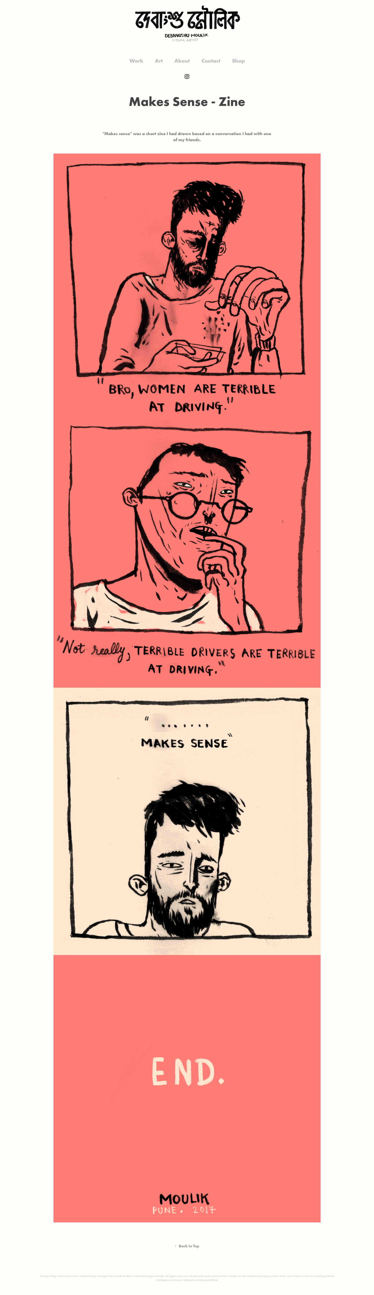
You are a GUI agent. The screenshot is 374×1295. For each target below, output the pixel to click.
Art (159, 60)
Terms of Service (68, 1276)
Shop (238, 60)
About (182, 60)
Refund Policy (88, 1276)
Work (136, 60)
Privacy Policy (48, 1276)
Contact (211, 60)
